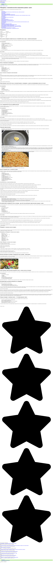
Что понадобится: (4, 12)
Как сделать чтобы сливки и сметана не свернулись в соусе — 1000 (8, 553)
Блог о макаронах (2, 2)
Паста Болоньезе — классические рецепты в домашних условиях (8, 543)
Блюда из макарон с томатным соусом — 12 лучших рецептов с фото (10, 28)
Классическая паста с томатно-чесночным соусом (8, 20)
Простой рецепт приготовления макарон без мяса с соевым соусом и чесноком (11, 26)
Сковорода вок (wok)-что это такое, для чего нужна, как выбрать (8, 555)
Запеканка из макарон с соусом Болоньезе (5, 547)
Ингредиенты (3, 11)
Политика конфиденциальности (6, 560)
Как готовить (3, 13)
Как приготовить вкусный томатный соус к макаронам (8, 27)
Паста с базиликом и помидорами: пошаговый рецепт (8, 14)
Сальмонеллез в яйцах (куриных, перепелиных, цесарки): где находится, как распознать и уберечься (12, 549)
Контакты (3, 4)
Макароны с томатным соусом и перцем (7, 23)
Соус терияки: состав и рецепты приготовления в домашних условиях (9, 551)
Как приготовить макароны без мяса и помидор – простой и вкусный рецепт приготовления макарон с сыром (15, 21)
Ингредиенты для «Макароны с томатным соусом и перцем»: (9, 24)
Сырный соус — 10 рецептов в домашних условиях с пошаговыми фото (9, 557)
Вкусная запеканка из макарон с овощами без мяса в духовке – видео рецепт (11, 25)
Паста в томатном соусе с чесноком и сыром (7, 19)
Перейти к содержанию (3, 0)
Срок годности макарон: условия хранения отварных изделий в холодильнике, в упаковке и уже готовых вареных (14, 545)
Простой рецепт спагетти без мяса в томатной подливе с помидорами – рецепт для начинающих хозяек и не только (16, 15)
